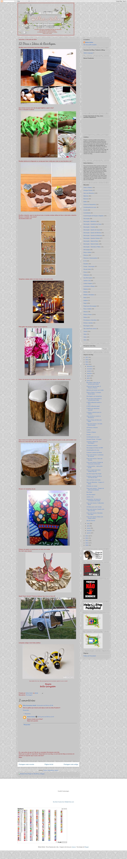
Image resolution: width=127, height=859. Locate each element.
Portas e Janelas (88, 323)
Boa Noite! (89, 492)
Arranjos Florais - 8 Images (94, 439)
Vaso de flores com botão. (94, 480)
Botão (85, 201)
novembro (90, 368)
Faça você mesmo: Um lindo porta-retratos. (94, 424)
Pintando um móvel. (92, 486)
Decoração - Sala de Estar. (91, 241)
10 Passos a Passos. (92, 427)
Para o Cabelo (87, 308)
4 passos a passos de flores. (94, 452)
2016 (87, 359)
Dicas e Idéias (87, 252)
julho (88, 378)
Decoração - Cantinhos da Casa (92, 224)
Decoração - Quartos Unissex (92, 238)
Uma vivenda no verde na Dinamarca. (94, 416)
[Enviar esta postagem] (42, 693)
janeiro (89, 533)
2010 (87, 543)
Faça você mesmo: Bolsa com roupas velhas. (95, 517)
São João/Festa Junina (90, 328)
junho (88, 380)
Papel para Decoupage (90, 306)
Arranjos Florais (88, 190)
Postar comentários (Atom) (50, 770)
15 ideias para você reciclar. (94, 507)
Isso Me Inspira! (88, 278)
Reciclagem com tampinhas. (94, 396)
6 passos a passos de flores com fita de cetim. (94, 476)
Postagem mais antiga (71, 764)
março (89, 528)
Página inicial (49, 764)
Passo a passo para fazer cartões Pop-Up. (94, 470)
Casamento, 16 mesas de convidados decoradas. (94, 500)
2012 (87, 538)
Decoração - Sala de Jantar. (91, 244)
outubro (89, 371)
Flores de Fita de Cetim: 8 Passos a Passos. (94, 387)
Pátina (85, 317)
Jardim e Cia (87, 280)
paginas (86, 300)
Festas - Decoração (89, 266)
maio (88, 523)
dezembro (90, 366)
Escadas (86, 263)
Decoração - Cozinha (89, 227)
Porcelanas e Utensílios (90, 320)
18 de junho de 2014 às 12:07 (46, 716)
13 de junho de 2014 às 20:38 (45, 705)
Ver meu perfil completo (90, 44)
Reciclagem (29, 695)
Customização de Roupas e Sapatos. (94, 215)
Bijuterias (86, 196)
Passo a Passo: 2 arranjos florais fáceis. (94, 393)
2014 (87, 364)
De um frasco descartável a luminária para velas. (94, 399)
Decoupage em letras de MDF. (95, 447)
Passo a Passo (88, 314)
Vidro (85, 340)
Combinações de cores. (90, 207)
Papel (85, 303)
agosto (89, 376)
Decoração (87, 218)
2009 (87, 545)
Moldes (86, 292)
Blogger (86, 847)
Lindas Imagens (88, 283)
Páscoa (86, 311)
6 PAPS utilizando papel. (93, 406)
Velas (85, 334)
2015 (87, 362)
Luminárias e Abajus (89, 286)
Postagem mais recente (26, 764)
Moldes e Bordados (89, 294)
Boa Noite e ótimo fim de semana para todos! (93, 383)
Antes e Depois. (88, 187)
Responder (26, 710)
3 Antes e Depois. (91, 432)
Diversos (86, 255)
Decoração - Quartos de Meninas (93, 235)
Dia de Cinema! (91, 520)
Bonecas (86, 198)
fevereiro (89, 530)
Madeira (86, 289)
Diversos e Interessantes (90, 258)
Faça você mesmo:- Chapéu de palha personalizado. (95, 489)
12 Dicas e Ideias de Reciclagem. (92, 442)
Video (85, 337)
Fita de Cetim (87, 269)
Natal (85, 297)
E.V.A (85, 261)
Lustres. (89, 430)
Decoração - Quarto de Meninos (92, 232)
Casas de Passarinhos (90, 204)
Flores (85, 272)
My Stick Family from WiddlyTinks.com (63, 802)
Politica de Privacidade (90, 656)
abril (88, 526)
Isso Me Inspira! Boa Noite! (94, 473)
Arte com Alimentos (89, 193)
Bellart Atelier (31, 716)
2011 (86, 540)
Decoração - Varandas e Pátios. (92, 246)
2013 (87, 536)
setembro (89, 373)
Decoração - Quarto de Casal (92, 229)
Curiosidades (87, 213)
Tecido (85, 331)
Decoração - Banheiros (90, 221)
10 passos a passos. (92, 445)
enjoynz (74, 847)
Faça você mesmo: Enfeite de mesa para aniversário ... (95, 463)
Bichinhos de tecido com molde (95, 390)
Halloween (86, 275)
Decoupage (87, 249)
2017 (87, 357)
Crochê (86, 210)
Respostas (27, 713)
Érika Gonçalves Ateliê (29, 705)
